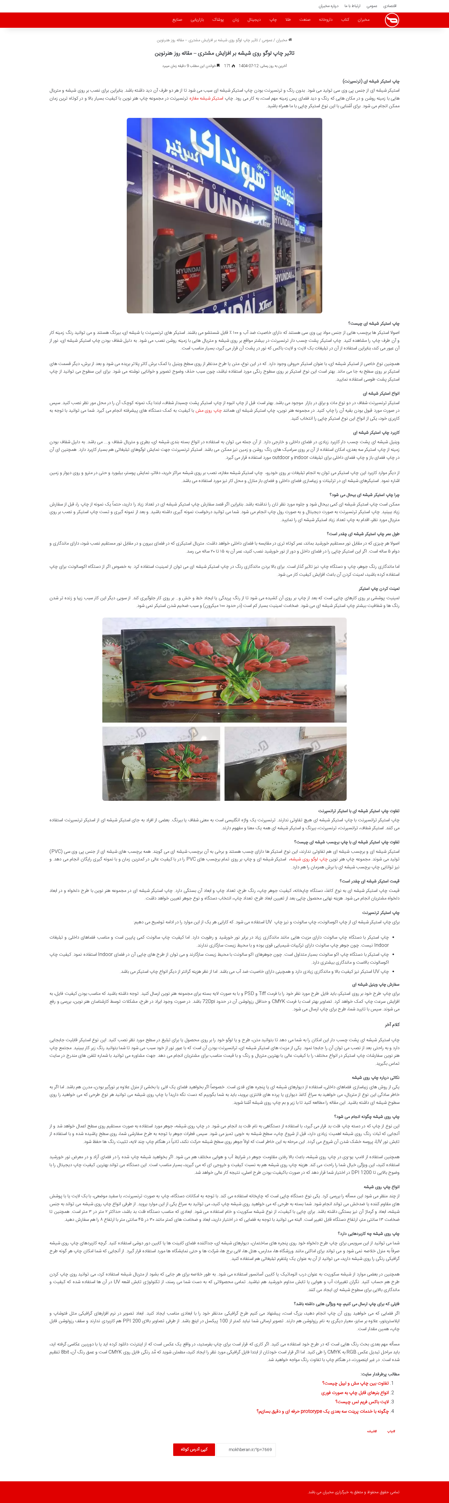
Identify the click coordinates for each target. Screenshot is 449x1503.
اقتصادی (389, 6)
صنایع (177, 20)
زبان (235, 20)
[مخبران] (392, 20)
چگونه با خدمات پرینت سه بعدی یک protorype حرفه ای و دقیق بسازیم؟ (323, 1411)
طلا (288, 20)
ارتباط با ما (352, 6)
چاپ (273, 20)
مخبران (364, 20)
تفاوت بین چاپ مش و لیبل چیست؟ (355, 1383)
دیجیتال (254, 20)
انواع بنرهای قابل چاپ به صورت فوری (355, 1393)
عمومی (372, 6)
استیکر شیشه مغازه (206, 98)
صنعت (304, 20)
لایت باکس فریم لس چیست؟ (362, 1402)
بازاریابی (197, 20)
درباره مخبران (328, 6)
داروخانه (326, 20)
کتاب (345, 20)
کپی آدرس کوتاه (194, 1449)
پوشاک (218, 20)
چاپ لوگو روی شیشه (308, 859)
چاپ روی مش (208, 410)
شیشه (371, 1431)
